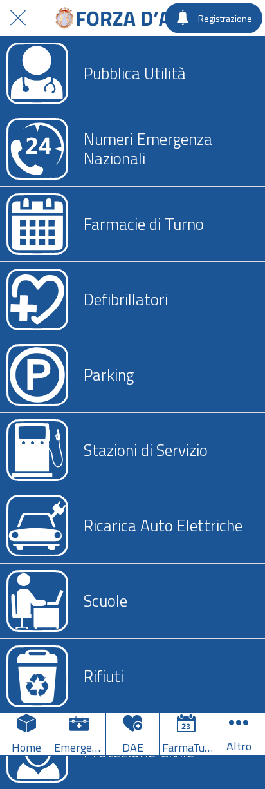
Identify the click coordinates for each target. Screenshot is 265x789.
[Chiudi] (18, 18)
